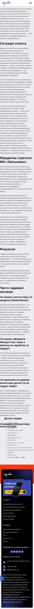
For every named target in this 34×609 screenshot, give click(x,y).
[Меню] (30, 3)
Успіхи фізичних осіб (15, 430)
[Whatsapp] (24, 457)
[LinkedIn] (23, 457)
